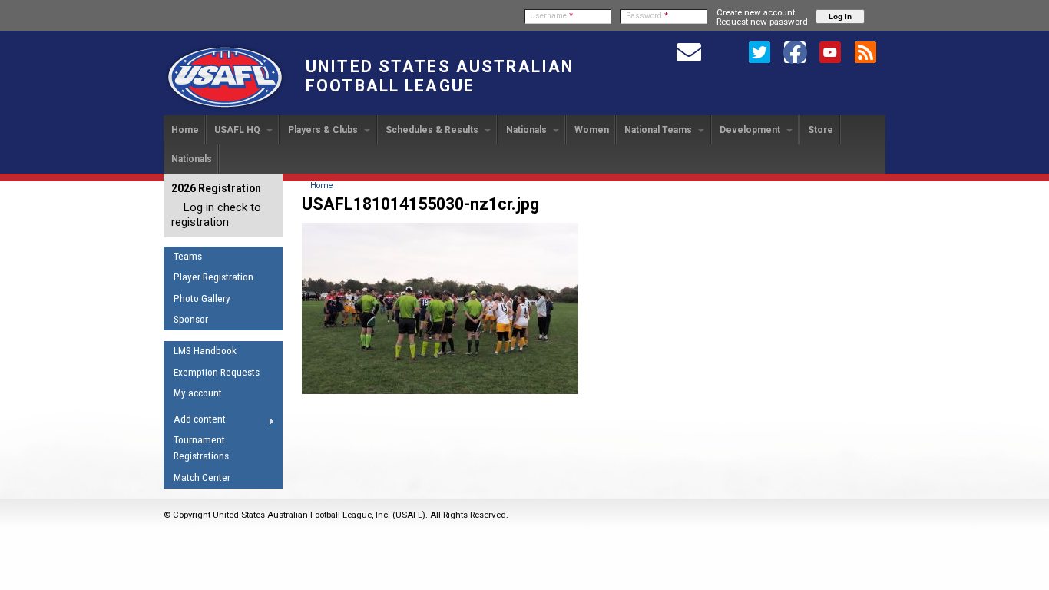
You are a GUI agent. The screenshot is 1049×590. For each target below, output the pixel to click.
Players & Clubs (324, 129)
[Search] (724, 51)
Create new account (755, 12)
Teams (188, 256)
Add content (195, 421)
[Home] (225, 108)
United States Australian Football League (440, 76)
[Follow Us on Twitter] (759, 51)
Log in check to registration (216, 215)
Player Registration (213, 277)
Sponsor (191, 319)
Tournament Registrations (201, 448)
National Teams (659, 129)
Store (820, 129)
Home (185, 129)
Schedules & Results (433, 129)
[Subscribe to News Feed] (865, 51)
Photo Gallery (202, 298)
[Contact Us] (688, 51)
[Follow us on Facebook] (794, 51)
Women (591, 129)
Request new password (762, 21)
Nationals (527, 129)
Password (647, 16)
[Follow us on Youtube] (830, 51)
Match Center (202, 477)
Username (551, 16)
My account (198, 393)
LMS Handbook (205, 350)
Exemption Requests (217, 372)
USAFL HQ (238, 129)
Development (751, 129)
